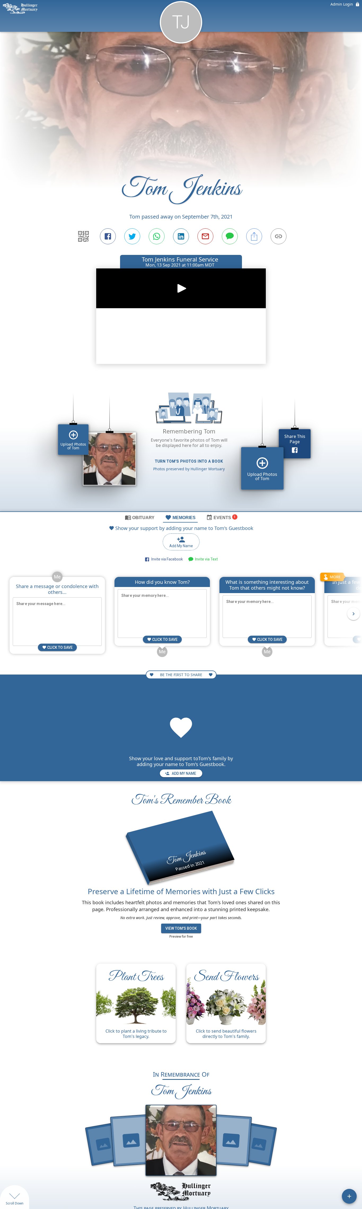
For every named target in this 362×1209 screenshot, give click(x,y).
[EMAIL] (205, 236)
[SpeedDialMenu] (349, 1196)
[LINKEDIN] (181, 236)
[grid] (181, 444)
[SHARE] (254, 236)
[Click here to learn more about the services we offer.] (181, 1192)
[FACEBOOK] (108, 236)
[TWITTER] (132, 236)
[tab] (140, 517)
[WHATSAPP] (157, 236)
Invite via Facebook (166, 559)
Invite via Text (205, 559)
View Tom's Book (181, 928)
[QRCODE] (83, 236)
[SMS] (230, 236)
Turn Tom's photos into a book (189, 461)
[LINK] (278, 236)
